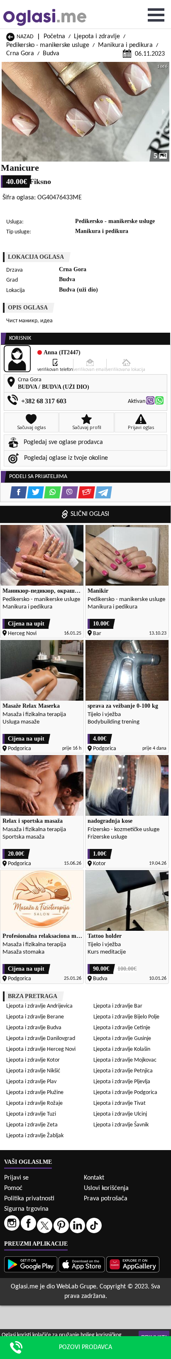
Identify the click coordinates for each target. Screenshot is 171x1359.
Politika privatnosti (29, 1198)
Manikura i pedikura (125, 45)
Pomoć (13, 1188)
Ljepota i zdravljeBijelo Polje (126, 1017)
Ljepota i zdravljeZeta (32, 1125)
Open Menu (156, 15)
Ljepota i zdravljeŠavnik (121, 1125)
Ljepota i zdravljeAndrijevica (39, 1006)
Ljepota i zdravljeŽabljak (35, 1136)
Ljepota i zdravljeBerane (35, 1017)
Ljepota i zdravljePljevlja (121, 1082)
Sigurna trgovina (26, 1209)
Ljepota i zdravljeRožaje (34, 1103)
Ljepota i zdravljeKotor (33, 1060)
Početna (54, 36)
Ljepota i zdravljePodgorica (125, 1092)
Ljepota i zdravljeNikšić (33, 1071)
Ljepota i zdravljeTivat (119, 1103)
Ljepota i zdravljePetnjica (123, 1071)
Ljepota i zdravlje (97, 36)
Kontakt (94, 1178)
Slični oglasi (90, 514)
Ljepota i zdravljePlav (31, 1082)
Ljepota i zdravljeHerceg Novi (41, 1049)
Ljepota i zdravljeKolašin (121, 1049)
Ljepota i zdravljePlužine (35, 1092)
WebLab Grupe (76, 1286)
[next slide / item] (163, 112)
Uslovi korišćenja (106, 1188)
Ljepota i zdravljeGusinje (122, 1038)
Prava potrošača (105, 1198)
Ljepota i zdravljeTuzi (31, 1114)
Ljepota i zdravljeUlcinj (120, 1114)
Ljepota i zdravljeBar (117, 1006)
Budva (51, 53)
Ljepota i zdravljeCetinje (121, 1028)
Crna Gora (20, 53)
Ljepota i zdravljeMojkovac (124, 1060)
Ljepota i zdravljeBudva (33, 1028)
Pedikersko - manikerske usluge (47, 45)
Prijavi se (16, 1178)
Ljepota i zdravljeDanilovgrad (40, 1038)
